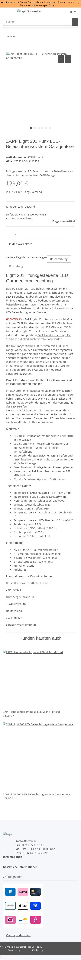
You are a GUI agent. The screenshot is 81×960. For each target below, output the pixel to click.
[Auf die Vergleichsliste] (61, 59)
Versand (37, 192)
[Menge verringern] (9, 235)
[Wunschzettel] (62, 12)
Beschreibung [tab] (59, 259)
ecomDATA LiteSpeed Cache (58, 950)
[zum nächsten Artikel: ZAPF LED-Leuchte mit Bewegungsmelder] (25, 37)
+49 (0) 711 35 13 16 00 (29, 845)
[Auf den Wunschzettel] (68, 59)
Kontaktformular (25, 841)
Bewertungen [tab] (17, 266)
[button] (58, 12)
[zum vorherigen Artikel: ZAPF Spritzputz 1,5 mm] (19, 37)
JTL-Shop (25, 950)
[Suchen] (75, 22)
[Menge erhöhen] (72, 235)
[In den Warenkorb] (9, 50)
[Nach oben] (1, 957)
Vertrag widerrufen (18, 935)
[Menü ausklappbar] (7, 12)
